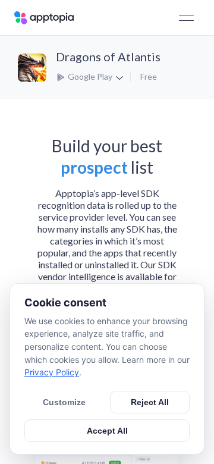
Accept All (107, 430)
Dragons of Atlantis (108, 56)
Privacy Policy (51, 372)
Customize (64, 402)
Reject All (150, 402)
